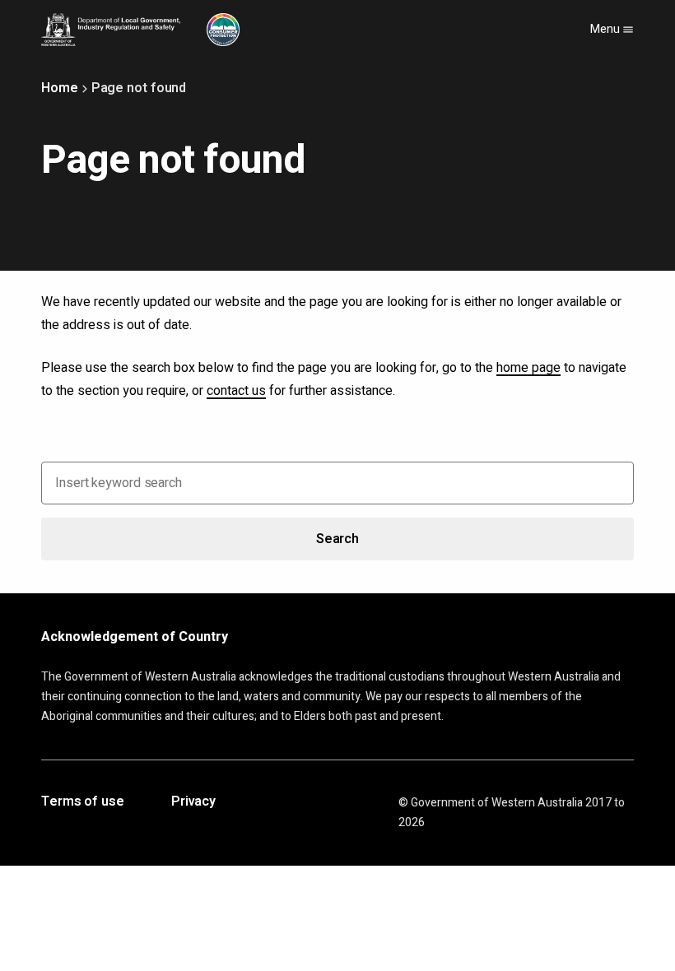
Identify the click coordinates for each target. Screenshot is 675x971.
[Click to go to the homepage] (140, 29)
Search (337, 539)
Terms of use (82, 802)
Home (59, 88)
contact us (236, 391)
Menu (606, 29)
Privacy (193, 802)
